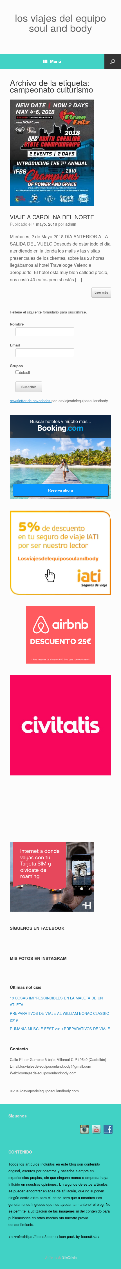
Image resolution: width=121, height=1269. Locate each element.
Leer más (101, 292)
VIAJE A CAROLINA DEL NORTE (52, 217)
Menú (55, 61)
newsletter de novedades (30, 400)
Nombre (17, 324)
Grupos (16, 365)
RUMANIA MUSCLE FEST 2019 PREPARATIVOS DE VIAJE (60, 1028)
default (24, 372)
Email (15, 345)
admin (70, 224)
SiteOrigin (69, 1257)
